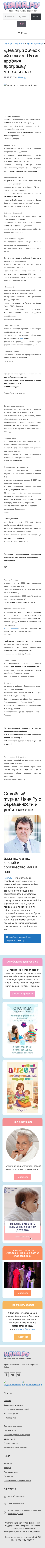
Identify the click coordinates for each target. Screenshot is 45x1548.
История (7, 1468)
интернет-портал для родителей (17, 1358)
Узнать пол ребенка (22, 993)
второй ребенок (11, 628)
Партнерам (8, 1476)
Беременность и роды (13, 1405)
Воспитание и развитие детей (16, 1409)
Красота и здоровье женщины (17, 1434)
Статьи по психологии (13, 1426)
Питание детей (10, 1418)
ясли (21, 338)
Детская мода (10, 1430)
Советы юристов (11, 1443)
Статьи (8, 1393)
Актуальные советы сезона (15, 1447)
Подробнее (22, 1177)
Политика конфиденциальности (17, 1480)
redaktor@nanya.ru (25, 1329)
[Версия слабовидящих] (21, 24)
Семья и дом (9, 1439)
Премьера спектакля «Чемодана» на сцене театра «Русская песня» (22, 1253)
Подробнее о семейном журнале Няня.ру (18, 939)
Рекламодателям (11, 1472)
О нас (7, 1456)
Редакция (8, 1463)
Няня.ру (8, 878)
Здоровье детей (11, 1413)
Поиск (35, 16)
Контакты (10, 1489)
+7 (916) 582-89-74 (16, 1496)
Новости (7, 1401)
